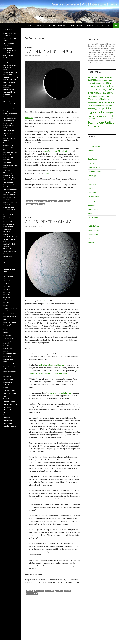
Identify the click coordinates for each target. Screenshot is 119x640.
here (47, 173)
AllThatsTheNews (9, 281)
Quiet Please (7, 256)
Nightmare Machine (9, 222)
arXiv (5, 300)
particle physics (94, 105)
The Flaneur (7, 407)
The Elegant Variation (10, 404)
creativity (95, 86)
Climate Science (94, 167)
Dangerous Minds (9, 314)
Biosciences (92, 155)
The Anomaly (7, 173)
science (67, 591)
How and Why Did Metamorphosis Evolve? (8, 217)
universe (99, 127)
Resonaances (7, 382)
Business (91, 163)
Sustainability (93, 234)
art (93, 77)
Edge (5, 319)
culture (101, 86)
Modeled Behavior (9, 364)
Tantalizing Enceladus (48, 51)
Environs (61, 25)
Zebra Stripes (7, 63)
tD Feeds (100, 25)
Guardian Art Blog (9, 338)
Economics (92, 184)
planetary (50, 591)
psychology (99, 112)
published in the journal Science (51, 365)
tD (89, 238)
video (103, 127)
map (106, 96)
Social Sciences (93, 230)
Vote (4, 262)
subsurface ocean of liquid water (56, 151)
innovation (101, 93)
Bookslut (6, 305)
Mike (45, 56)
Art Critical (6, 286)
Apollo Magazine (8, 284)
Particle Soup (93, 217)
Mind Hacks (7, 356)
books (106, 77)
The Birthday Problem (10, 189)
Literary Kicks (7, 348)
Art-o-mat (6, 297)
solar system (32, 204)
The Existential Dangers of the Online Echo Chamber (10, 185)
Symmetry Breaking (9, 393)
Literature (91, 205)
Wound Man (7, 162)
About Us (31, 25)
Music (90, 213)
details (46, 301)
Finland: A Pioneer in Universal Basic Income (9, 68)
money (90, 103)
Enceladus (29, 117)
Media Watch (93, 209)
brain (110, 77)
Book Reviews (93, 159)
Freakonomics (8, 330)
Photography (93, 222)
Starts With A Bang (9, 390)
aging (89, 77)
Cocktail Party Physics (10, 308)
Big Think (6, 302)
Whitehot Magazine (9, 426)
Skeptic (5, 388)
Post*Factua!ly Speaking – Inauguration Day (8, 87)
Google (102, 90)
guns (106, 90)
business (92, 80)
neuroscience (106, 102)
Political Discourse (94, 226)
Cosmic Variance (8, 311)
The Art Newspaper (9, 401)
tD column (90, 25)
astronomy (99, 77)
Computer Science (94, 171)
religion (110, 113)
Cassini (29, 201)
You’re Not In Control (10, 212)
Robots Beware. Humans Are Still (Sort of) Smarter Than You (10, 178)
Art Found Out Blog (9, 289)
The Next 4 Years (8, 249)
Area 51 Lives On (8, 55)
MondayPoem (105, 99)
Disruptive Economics (10, 316)
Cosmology (92, 176)
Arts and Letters (94, 146)
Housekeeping (93, 197)
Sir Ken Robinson (8, 385)
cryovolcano (40, 201)
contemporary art (98, 83)
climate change (101, 80)
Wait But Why (7, 423)
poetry (99, 109)
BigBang (52, 25)
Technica (80, 25)
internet (110, 92)
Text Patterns (7, 399)
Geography (92, 192)
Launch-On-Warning (9, 82)
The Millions (7, 417)
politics (106, 108)
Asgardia (6, 259)
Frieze (5, 332)
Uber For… (6, 170)
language (92, 96)
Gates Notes (7, 335)
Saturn (68, 201)
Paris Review (7, 376)
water (42, 204)
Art (89, 142)
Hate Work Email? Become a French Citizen (9, 125)
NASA (95, 103)
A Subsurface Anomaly (48, 221)
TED (4, 396)
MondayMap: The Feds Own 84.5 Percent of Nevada (10, 104)
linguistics (101, 96)
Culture (91, 180)
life (61, 201)
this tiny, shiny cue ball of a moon (59, 393)
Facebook (96, 90)
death (108, 86)
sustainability (110, 119)
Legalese (109, 25)
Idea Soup (71, 25)
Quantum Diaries (8, 379)
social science (101, 119)
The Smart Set (7, 420)
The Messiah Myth (9, 130)
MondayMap (94, 99)
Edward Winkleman (9, 322)
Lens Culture (7, 346)
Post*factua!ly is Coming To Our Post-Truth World (9, 50)
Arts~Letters (41, 25)
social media (100, 116)
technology (96, 122)
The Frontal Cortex (9, 410)
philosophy (104, 105)
